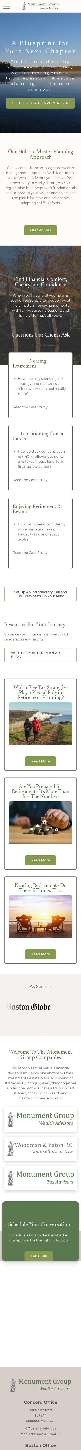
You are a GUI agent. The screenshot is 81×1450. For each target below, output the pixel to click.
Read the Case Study (30, 407)
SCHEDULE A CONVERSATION (40, 103)
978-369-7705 (46, 1428)
